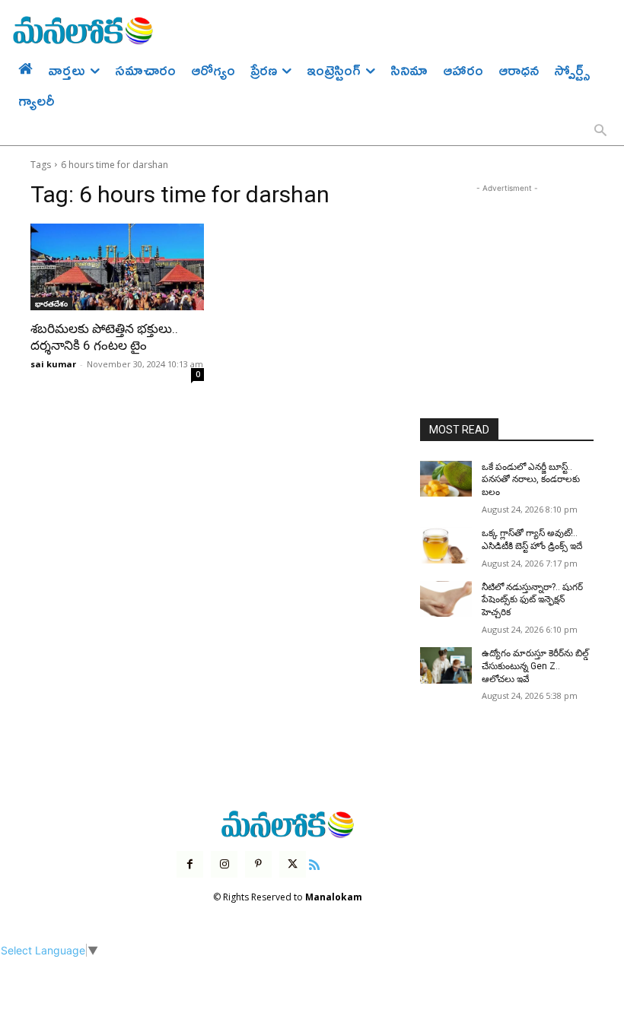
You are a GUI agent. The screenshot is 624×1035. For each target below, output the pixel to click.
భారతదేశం (51, 303)
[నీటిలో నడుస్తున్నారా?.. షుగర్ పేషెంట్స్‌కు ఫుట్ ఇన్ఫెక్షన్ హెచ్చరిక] (446, 599)
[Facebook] (190, 864)
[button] (600, 131)
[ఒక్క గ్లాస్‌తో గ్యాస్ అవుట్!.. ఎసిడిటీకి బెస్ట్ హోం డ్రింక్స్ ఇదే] (446, 545)
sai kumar (53, 364)
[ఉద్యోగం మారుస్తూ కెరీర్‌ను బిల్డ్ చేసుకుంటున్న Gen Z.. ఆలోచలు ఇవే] (446, 665)
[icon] (314, 862)
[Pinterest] (258, 864)
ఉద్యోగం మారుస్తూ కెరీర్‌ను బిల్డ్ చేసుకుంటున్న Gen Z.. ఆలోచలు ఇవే (535, 666)
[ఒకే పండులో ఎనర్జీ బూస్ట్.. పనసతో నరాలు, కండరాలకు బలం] (446, 479)
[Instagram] (224, 864)
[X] (292, 864)
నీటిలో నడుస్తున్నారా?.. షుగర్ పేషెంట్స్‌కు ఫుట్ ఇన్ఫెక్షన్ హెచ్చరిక (532, 600)
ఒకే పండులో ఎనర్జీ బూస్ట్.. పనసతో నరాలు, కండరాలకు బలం (531, 480)
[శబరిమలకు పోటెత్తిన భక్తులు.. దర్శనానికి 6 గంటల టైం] (117, 267)
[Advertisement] (507, 272)
